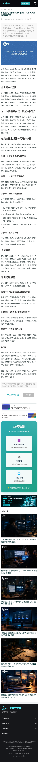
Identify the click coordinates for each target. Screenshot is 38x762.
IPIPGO (3, 9)
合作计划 (5, 728)
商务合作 (5, 734)
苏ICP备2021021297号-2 (19, 756)
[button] (34, 3)
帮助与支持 (5, 723)
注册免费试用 (14, 395)
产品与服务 (5, 718)
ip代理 (10, 9)
